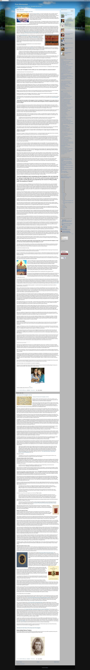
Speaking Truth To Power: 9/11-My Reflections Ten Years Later (66, 177)
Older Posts (56, 661)
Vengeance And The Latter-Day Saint (66, 137)
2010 (63, 182)
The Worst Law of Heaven (64, 132)
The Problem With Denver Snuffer (65, 128)
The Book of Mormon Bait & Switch (65, 122)
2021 (63, 211)
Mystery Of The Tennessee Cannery (65, 110)
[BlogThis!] (38, 390)
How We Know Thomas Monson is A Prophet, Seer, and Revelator (67, 64)
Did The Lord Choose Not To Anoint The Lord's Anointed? (67, 60)
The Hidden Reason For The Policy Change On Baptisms (67, 74)
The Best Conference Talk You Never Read (69, 34)
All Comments (64, 238)
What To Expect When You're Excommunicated (67, 141)
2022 (63, 212)
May (63, 198)
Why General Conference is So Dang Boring (66, 148)
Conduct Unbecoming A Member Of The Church (66, 91)
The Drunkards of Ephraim (64, 125)
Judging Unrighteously (64, 104)
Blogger (47, 667)
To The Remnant (64, 226)
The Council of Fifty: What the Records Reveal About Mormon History (39, 597)
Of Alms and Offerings (64, 113)
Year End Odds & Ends (64, 152)
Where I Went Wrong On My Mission (66, 71)
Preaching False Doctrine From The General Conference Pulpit (66, 117)
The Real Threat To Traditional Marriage (66, 75)
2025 (63, 216)
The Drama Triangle (64, 227)
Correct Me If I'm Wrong (64, 92)
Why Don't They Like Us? (64, 147)
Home (38, 661)
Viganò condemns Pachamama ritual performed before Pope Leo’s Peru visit (67, 221)
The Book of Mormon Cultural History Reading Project (67, 124)
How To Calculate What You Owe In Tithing (66, 99)
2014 (63, 187)
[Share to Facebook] (40, 390)
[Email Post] (36, 390)
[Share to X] (39, 390)
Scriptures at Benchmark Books (66, 229)
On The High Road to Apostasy (65, 62)
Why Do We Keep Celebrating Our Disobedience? (65, 145)
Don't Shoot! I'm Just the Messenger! (66, 162)
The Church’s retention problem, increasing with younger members (66, 232)
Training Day (62, 136)
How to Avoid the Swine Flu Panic (65, 100)
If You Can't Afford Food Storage (65, 102)
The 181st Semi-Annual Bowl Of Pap (66, 120)
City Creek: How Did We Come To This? (66, 68)
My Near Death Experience (64, 109)
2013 (63, 186)
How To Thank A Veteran (64, 172)
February (64, 194)
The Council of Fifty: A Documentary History (35, 602)
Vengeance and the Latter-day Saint (66, 158)
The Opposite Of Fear (64, 127)
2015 (63, 188)
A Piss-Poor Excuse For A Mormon (65, 82)
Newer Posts (19, 661)
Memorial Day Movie (64, 171)
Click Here (30, 387)
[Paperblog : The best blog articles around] (63, 258)
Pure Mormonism (21, 4)
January (64, 193)
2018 (63, 192)
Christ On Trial (63, 87)
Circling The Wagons (63, 88)
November (64, 207)
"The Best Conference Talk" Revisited (66, 81)
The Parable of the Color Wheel (66, 225)
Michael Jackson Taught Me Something (66, 108)
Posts (63, 237)
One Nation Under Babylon (64, 114)
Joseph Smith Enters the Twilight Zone (66, 103)
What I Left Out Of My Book (64, 139)
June (63, 199)
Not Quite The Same (63, 112)
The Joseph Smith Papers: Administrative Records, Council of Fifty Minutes (36, 609)
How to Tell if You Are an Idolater (65, 101)
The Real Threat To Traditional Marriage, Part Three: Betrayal (67, 78)
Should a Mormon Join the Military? (66, 161)
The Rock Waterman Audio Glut (65, 129)
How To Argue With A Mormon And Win (66, 96)
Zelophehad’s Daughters (66, 231)
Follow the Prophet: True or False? (65, 95)
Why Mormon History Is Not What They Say (67, 150)
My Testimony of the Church (64, 65)
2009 (63, 181)
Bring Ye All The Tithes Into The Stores (66, 67)
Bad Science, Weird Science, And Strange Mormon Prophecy (66, 84)
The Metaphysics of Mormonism (65, 126)
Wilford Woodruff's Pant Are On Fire (66, 151)
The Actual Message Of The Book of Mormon (67, 121)
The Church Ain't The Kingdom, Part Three (25, 11)
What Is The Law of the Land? (65, 140)
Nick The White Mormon (64, 111)
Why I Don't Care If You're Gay (65, 149)
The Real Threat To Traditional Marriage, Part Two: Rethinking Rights (67, 77)
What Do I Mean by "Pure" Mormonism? (66, 138)
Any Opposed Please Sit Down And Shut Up (66, 66)
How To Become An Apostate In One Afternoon (66, 98)
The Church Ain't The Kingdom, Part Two (24, 394)
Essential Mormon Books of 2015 (65, 72)
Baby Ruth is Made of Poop (64, 85)
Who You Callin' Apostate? (64, 144)
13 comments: (33, 390)
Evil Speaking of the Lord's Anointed (66, 61)
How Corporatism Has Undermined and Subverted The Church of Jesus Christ (69, 20)
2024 (63, 215)
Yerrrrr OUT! (62, 153)
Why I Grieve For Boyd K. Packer (65, 86)
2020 (63, 210)
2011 (63, 183)
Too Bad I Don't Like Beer (68, 38)
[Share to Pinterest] (41, 390)
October (64, 206)
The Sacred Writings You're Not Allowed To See (66, 131)
